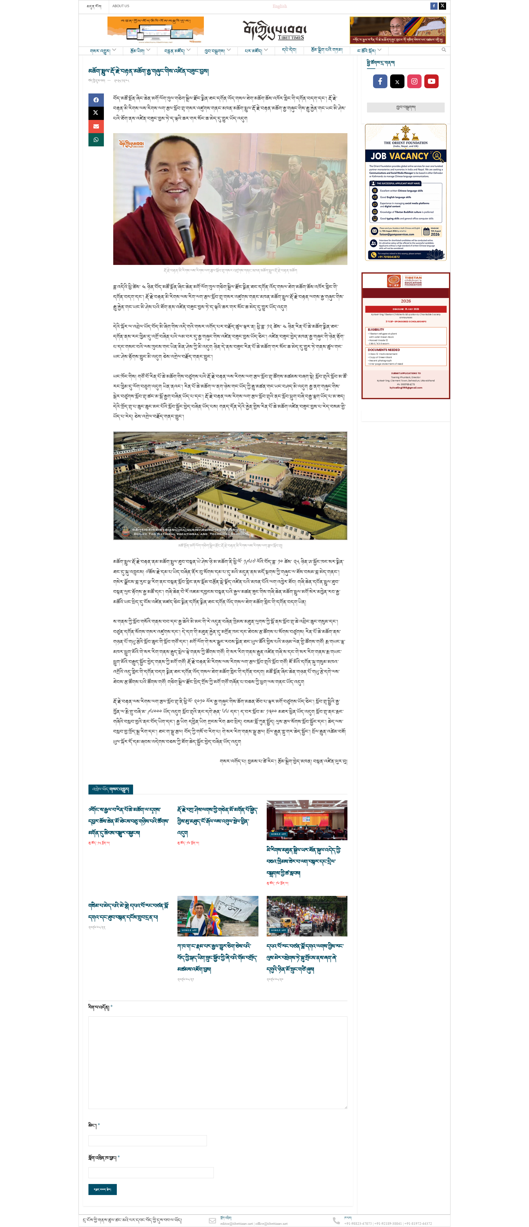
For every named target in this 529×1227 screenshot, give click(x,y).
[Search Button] (444, 51)
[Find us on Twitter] (442, 7)
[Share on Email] (96, 126)
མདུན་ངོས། (94, 6)
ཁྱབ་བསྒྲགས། (215, 51)
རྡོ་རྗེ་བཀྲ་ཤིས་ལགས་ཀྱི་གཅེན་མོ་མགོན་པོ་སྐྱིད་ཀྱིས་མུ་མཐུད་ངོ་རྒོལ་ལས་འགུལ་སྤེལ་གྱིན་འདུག (217, 821)
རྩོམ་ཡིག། (137, 51)
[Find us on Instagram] (414, 81)
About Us (120, 6)
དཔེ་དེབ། (289, 50)
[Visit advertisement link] (155, 30)
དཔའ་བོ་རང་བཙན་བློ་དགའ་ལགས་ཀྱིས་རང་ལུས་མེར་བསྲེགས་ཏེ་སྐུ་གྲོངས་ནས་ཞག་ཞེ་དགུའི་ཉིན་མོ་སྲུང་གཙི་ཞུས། (305, 958)
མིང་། (94, 1125)
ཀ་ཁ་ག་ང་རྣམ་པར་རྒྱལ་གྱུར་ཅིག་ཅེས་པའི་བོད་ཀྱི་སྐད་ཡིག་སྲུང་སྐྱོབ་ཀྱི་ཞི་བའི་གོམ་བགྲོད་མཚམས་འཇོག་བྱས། (217, 958)
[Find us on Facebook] (434, 7)
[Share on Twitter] (96, 113)
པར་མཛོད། (253, 51)
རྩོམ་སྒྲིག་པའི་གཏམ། (327, 50)
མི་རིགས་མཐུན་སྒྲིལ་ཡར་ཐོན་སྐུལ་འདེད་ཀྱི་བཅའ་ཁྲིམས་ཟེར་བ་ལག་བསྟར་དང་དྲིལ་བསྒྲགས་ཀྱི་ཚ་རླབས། (304, 861)
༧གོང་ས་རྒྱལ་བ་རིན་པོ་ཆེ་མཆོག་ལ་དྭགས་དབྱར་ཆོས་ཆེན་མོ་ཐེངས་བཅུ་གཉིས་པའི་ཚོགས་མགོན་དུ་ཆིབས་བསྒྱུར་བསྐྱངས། (128, 821)
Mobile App (278, 834)
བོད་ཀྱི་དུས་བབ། (96, 81)
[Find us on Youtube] (431, 81)
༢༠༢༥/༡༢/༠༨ (121, 81)
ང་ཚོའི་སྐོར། (366, 51)
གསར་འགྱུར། (100, 51)
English (280, 7)
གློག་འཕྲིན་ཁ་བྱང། (104, 1157)
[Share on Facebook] (96, 100)
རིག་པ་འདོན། (100, 1007)
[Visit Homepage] (275, 30)
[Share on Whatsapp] (96, 139)
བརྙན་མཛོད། (174, 51)
